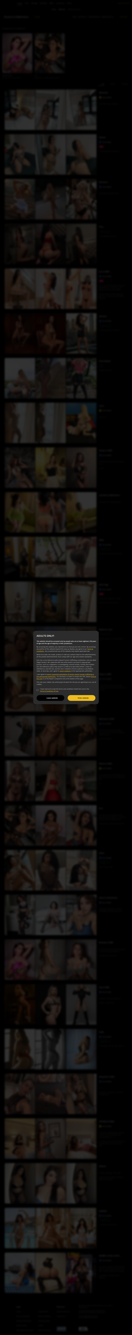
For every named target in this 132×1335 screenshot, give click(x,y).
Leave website (52, 698)
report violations (65, 671)
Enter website (83, 698)
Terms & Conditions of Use (49, 691)
